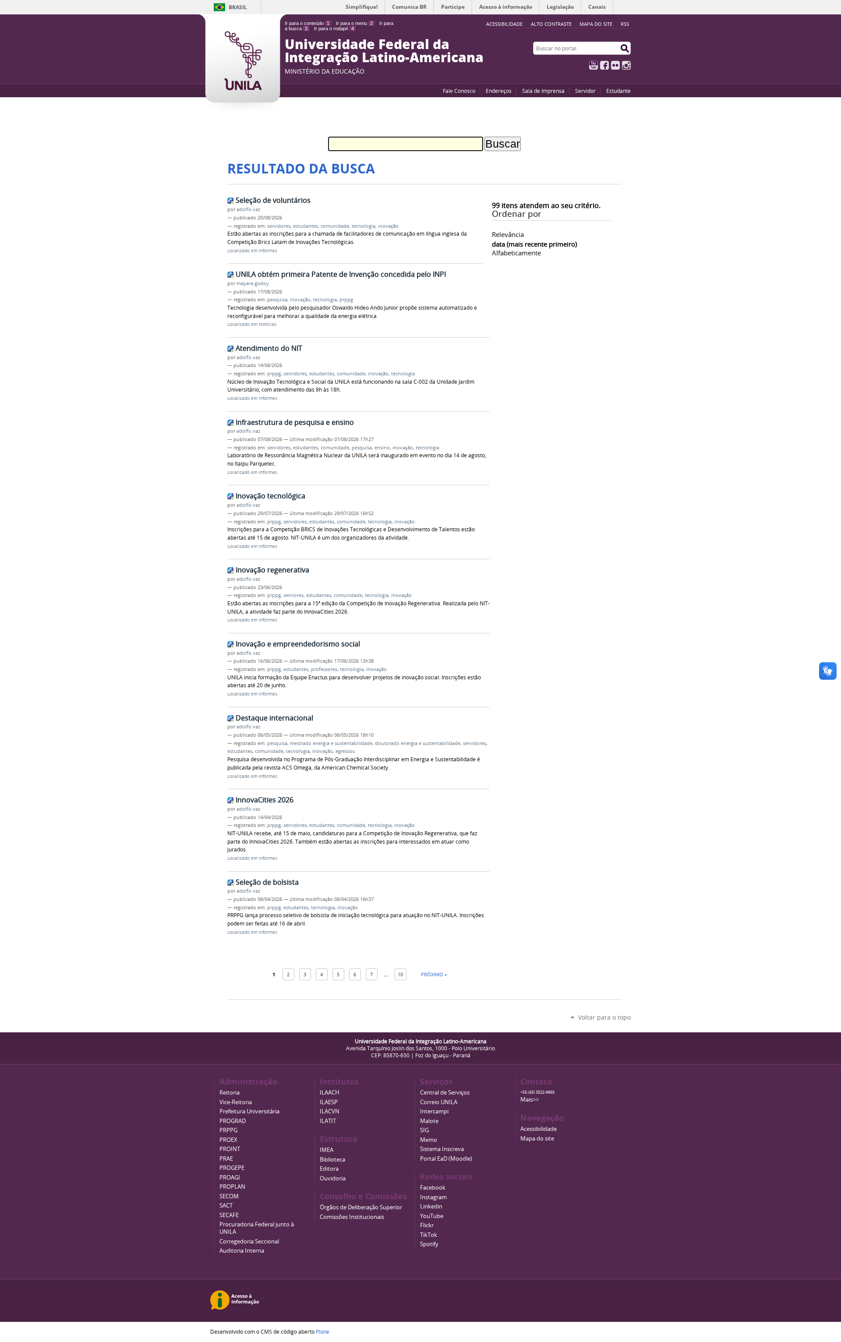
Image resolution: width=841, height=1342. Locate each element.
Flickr (615, 65)
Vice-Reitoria (235, 1102)
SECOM (229, 1196)
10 (400, 974)
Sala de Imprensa (543, 90)
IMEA (326, 1150)
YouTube (593, 65)
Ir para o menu (354, 23)
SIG (424, 1130)
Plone (322, 1331)
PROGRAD (232, 1121)
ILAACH (329, 1092)
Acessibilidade (538, 1129)
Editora (329, 1168)
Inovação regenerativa (272, 570)
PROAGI (229, 1177)
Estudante (618, 90)
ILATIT (328, 1121)
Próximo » (434, 974)
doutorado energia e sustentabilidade (417, 743)
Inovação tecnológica (270, 496)
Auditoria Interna (241, 1250)
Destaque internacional (274, 718)
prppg (346, 300)
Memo (428, 1140)
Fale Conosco (459, 90)
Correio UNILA (438, 1102)
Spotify (429, 1244)
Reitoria (229, 1092)
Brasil (238, 7)
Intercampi (434, 1111)
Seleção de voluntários (273, 200)
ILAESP (329, 1102)
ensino (382, 448)
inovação (388, 226)
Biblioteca (332, 1159)
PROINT (229, 1149)
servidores (278, 226)
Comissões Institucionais (352, 1217)
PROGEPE (231, 1168)
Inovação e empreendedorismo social (298, 644)
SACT (226, 1205)
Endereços (499, 90)
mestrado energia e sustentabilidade (331, 743)
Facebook (604, 65)
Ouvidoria (333, 1178)
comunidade (335, 226)
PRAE (226, 1158)
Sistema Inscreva (442, 1149)
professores (324, 669)
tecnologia (363, 226)
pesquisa (277, 300)
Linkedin (431, 1206)
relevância (508, 234)
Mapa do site (596, 24)
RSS (625, 24)
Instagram (626, 65)
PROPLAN (232, 1186)
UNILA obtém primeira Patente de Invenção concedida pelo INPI (341, 274)
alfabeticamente (516, 252)
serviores (293, 595)
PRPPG (228, 1130)
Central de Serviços (445, 1092)
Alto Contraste (551, 24)
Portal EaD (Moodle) (446, 1158)
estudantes (305, 226)
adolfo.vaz (248, 209)
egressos (345, 751)
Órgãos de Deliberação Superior (361, 1207)
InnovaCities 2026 (264, 800)
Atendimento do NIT (269, 348)
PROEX (228, 1140)
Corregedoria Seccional (249, 1241)
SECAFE (229, 1215)
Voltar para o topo (604, 1017)
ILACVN (329, 1111)
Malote (429, 1121)
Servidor (585, 90)
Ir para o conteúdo (307, 23)
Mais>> (529, 1099)
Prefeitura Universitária (249, 1111)
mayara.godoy (253, 283)
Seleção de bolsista (267, 882)
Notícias (267, 324)
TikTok (428, 1235)
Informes (268, 251)
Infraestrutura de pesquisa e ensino (295, 422)
